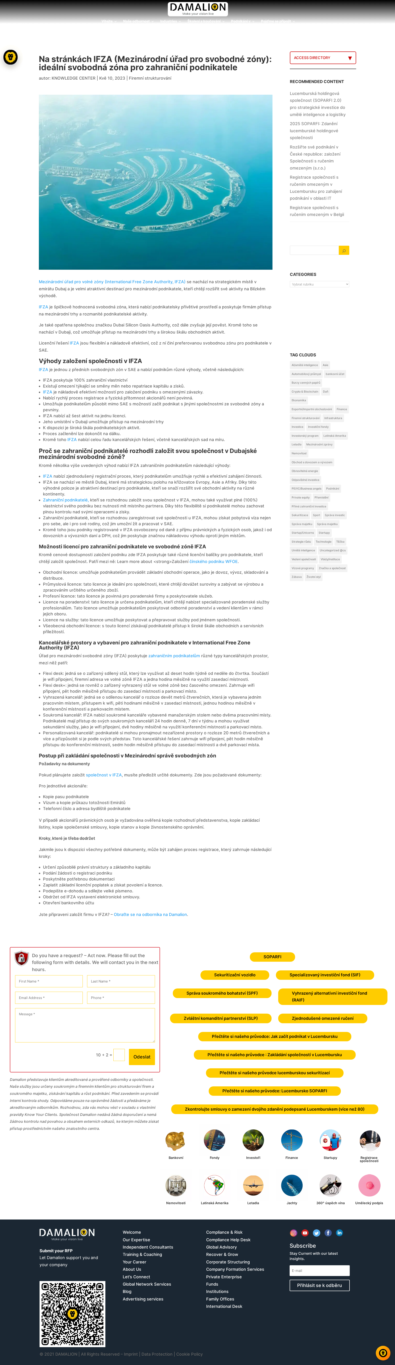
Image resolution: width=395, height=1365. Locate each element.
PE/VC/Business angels (306, 488)
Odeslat (141, 1057)
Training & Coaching (142, 1254)
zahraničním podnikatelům (174, 655)
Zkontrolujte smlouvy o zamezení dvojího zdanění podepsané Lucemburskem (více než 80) (275, 1109)
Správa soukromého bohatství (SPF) (222, 993)
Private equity (301, 497)
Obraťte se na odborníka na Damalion (150, 914)
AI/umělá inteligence (305, 365)
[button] (11, 682)
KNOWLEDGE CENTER (74, 78)
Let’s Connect (136, 1276)
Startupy (324, 532)
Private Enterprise (224, 1276)
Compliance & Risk (224, 1232)
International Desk (224, 1306)
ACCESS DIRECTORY (312, 57)
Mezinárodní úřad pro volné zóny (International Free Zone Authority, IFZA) (112, 281)
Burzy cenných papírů (306, 382)
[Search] (344, 250)
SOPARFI (272, 956)
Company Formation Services (235, 1269)
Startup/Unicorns (303, 532)
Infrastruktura (333, 418)
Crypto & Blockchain (305, 391)
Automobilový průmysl (306, 374)
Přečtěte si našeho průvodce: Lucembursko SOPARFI (274, 1090)
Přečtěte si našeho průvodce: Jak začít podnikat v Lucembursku (275, 1036)
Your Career (134, 1262)
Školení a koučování (204, 21)
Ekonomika (299, 400)
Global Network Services (147, 1284)
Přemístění (321, 497)
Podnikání (332, 488)
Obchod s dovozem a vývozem (312, 462)
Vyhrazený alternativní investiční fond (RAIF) (329, 997)
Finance (342, 409)
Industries (168, 21)
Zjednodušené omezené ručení (323, 1018)
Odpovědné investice (305, 480)
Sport (316, 515)
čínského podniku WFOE (213, 561)
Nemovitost (299, 453)
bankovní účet (335, 374)
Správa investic (335, 515)
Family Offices (220, 1299)
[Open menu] (10, 57)
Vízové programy (303, 568)
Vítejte (107, 21)
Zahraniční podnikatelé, (66, 500)
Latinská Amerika (334, 435)
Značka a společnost (332, 568)
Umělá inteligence (303, 550)
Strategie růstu (301, 541)
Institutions (217, 1291)
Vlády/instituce (330, 559)
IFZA (43, 306)
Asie (325, 365)
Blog (127, 1291)
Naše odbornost (136, 21)
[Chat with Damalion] (383, 1353)
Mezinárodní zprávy (319, 444)
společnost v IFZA (104, 775)
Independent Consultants (148, 1247)
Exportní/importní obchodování (312, 409)
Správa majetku (302, 524)
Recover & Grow (222, 1254)
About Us (132, 1269)
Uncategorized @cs (333, 550)
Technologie (323, 541)
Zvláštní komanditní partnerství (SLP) (221, 1018)
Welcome (132, 1232)
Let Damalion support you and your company (69, 1257)
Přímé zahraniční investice (309, 506)
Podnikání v (241, 21)
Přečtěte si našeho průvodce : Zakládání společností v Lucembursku (275, 1054)
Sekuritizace (300, 515)
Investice (297, 426)
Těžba (340, 541)
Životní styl (314, 577)
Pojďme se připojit (276, 21)
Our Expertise (136, 1239)
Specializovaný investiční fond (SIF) (325, 974)
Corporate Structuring (228, 1262)
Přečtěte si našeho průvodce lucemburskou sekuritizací (275, 1072)
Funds (212, 1284)
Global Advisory (221, 1247)
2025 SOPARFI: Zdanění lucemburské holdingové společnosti (314, 130)
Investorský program (305, 435)
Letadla (297, 444)
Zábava (297, 577)
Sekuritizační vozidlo (235, 974)
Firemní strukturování (150, 78)
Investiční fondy (318, 426)
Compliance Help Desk (228, 1239)
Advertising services (143, 1299)
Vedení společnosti (304, 559)
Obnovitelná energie (305, 471)
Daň (325, 391)
